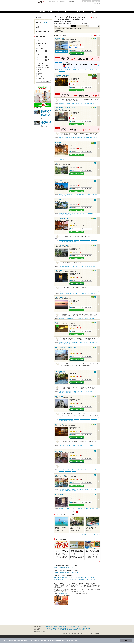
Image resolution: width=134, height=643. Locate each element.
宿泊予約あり (78, 28)
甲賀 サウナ (74, 176)
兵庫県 (55, 567)
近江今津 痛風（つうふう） (85, 240)
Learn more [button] (74, 640)
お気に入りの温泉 (86, 1)
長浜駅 (83, 318)
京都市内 (75, 629)
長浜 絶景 (79, 318)
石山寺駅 (61, 420)
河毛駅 (96, 508)
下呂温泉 (64, 628)
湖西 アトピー (72, 293)
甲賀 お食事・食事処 (67, 176)
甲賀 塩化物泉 (62, 266)
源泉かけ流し (41, 78)
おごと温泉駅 (88, 342)
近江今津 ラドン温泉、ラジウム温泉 (66, 240)
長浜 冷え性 (66, 157)
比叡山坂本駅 (94, 342)
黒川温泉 (79, 628)
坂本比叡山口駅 (62, 343)
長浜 (71, 572)
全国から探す (47, 22)
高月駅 (93, 157)
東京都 (66, 626)
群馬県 (62, 626)
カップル (78, 577)
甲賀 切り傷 (69, 103)
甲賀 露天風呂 (80, 176)
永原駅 (70, 241)
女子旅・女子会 (88, 579)
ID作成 (98, 3)
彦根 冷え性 (75, 69)
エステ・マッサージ (58, 579)
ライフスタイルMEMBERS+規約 (89, 637)
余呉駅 (90, 157)
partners (28, 640)
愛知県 (81, 626)
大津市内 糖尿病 (89, 137)
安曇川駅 (88, 293)
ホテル (74, 577)
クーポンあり (70, 28)
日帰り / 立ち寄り (42, 43)
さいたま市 (59, 629)
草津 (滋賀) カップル (70, 194)
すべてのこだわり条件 (43, 81)
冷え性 (92, 577)
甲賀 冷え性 (74, 103)
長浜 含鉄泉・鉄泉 (62, 318)
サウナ (58, 577)
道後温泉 (74, 628)
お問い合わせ (97, 633)
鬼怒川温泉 (87, 628)
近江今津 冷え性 (94, 240)
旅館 (73, 579)
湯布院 (83, 628)
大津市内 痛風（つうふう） (80, 137)
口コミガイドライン (85, 633)
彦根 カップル (81, 69)
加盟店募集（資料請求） (66, 633)
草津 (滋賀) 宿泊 (62, 194)
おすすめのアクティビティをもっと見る (90, 534)
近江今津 (74, 572)
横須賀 (52, 629)
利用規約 (81, 637)
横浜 (47, 629)
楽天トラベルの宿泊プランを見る (76, 53)
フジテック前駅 (62, 71)
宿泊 (55, 577)
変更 (49, 27)
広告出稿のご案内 (75, 633)
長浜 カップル (71, 157)
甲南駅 (81, 266)
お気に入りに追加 (87, 50)
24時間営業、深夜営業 (43, 67)
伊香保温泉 (69, 628)
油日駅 (85, 103)
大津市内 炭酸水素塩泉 (63, 137)
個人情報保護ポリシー (63, 637)
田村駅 (86, 318)
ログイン (94, 3)
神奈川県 (48, 626)
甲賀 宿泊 (61, 176)
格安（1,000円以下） (85, 577)
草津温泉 (48, 628)
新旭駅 (92, 293)
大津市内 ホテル (91, 213)
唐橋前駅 (65, 420)
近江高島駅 (84, 293)
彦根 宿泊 (70, 69)
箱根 (51, 628)
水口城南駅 (93, 266)
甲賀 (65, 572)
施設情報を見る (75, 50)
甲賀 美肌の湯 (80, 367)
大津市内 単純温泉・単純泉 (64, 469)
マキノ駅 (61, 241)
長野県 (77, 626)
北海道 (73, 626)
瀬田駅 (96, 194)
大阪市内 (70, 629)
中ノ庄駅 (61, 195)
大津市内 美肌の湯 (68, 391)
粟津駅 (65, 195)
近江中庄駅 (66, 241)
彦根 (68, 572)
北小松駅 (64, 138)
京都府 (67, 567)
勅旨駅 (93, 176)
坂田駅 (93, 318)
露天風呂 (62, 577)
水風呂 (94, 579)
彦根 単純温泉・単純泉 (63, 69)
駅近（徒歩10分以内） (80, 579)
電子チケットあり (60, 28)
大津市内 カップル (83, 213)
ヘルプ (91, 633)
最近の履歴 (96, 1)
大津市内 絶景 (82, 342)
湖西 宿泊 (61, 293)
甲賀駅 (88, 103)
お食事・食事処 (68, 577)
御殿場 (66, 629)
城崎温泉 (60, 628)
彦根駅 (85, 69)
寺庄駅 (85, 266)
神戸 (83, 629)
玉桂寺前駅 (86, 176)
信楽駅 (90, 176)
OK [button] (126, 640)
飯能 (63, 629)
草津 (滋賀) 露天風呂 (86, 194)
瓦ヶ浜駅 (92, 194)
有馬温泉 (55, 628)
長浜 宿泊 (61, 157)
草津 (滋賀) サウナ (78, 194)
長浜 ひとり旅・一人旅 (79, 157)
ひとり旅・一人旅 (67, 579)
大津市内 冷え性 (68, 342)
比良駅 (60, 138)
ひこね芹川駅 (90, 69)
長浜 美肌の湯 (66, 508)
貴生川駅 (92, 103)
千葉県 (55, 626)
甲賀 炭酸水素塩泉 (62, 103)
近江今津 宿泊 (76, 240)
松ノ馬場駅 (68, 343)
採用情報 (98, 637)
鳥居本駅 (95, 69)
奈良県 (71, 567)
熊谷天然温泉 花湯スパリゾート (66, 593)
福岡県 (84, 626)
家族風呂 (40, 76)
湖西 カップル (78, 293)
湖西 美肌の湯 (66, 293)
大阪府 (59, 567)
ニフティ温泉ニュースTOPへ (93, 561)
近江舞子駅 (95, 137)
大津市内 (56, 572)
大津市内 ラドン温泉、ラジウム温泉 (66, 213)
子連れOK (56, 581)
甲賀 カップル (80, 103)
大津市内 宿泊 (71, 137)
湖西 (78, 572)
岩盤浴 (39, 71)
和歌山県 (63, 567)
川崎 (50, 629)
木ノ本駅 (86, 157)
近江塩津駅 (61, 159)
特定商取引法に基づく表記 (73, 637)
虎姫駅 (90, 318)
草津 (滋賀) (61, 572)
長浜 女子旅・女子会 (80, 508)
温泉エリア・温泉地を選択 (43, 31)
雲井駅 (96, 176)
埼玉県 (52, 626)
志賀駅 (68, 138)
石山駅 (69, 420)
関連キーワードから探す (40, 631)
